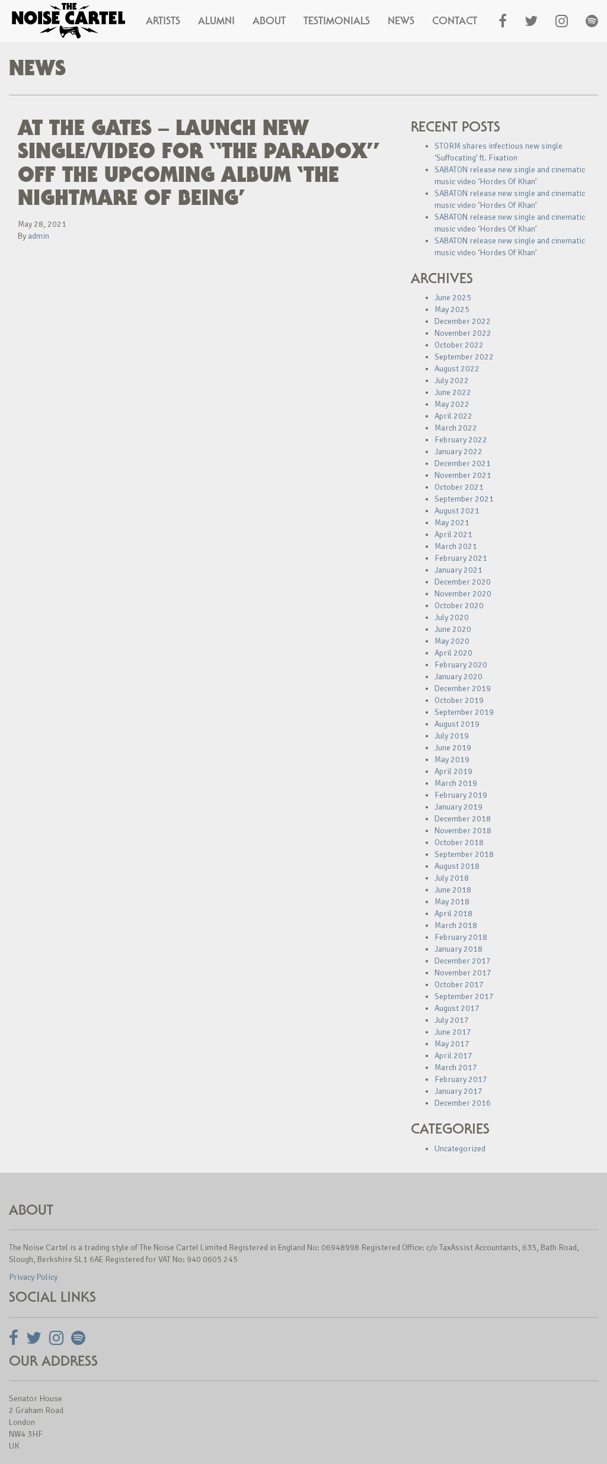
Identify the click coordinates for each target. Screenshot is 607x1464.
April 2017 (453, 1056)
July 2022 (452, 380)
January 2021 (459, 570)
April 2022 (453, 416)
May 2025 (452, 309)
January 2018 (459, 949)
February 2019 (461, 795)
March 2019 (456, 783)
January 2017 (459, 1091)
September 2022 (464, 357)
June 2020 (453, 629)
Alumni (216, 20)
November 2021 (463, 475)
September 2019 (464, 712)
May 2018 (452, 902)
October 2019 (459, 700)
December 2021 (463, 463)
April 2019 (453, 771)
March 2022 (456, 428)
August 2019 (457, 724)
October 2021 (459, 487)
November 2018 (463, 831)
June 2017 (453, 1032)
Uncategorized (460, 1149)
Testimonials (337, 20)
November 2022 (463, 333)
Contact (454, 20)
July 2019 (452, 736)
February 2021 (461, 558)
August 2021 (457, 511)
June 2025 (453, 298)
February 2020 (461, 665)
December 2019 (463, 688)
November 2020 (463, 594)
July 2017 (452, 1020)
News (401, 20)
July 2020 (452, 617)
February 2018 (461, 937)
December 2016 (463, 1103)
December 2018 (463, 819)
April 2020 (453, 653)
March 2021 (456, 546)
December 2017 (463, 961)
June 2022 (453, 392)
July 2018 (452, 878)
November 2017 (463, 973)
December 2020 (463, 582)
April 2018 (453, 913)
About (269, 20)
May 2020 (452, 641)
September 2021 (464, 499)
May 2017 (452, 1044)
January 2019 (459, 807)
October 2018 (459, 842)
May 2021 (452, 523)
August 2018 (457, 866)
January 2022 (459, 452)
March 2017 (456, 1067)
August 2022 (457, 369)
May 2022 (452, 404)
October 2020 (459, 606)
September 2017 (464, 996)
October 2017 (459, 985)
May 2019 (452, 760)
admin (38, 236)
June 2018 (453, 890)
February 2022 (461, 440)
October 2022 (459, 345)
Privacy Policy (33, 1277)
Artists (163, 20)
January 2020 (459, 677)
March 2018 (456, 925)
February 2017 (461, 1079)
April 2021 (453, 534)
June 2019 (453, 748)
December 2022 (463, 321)
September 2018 (464, 854)
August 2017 (457, 1008)
